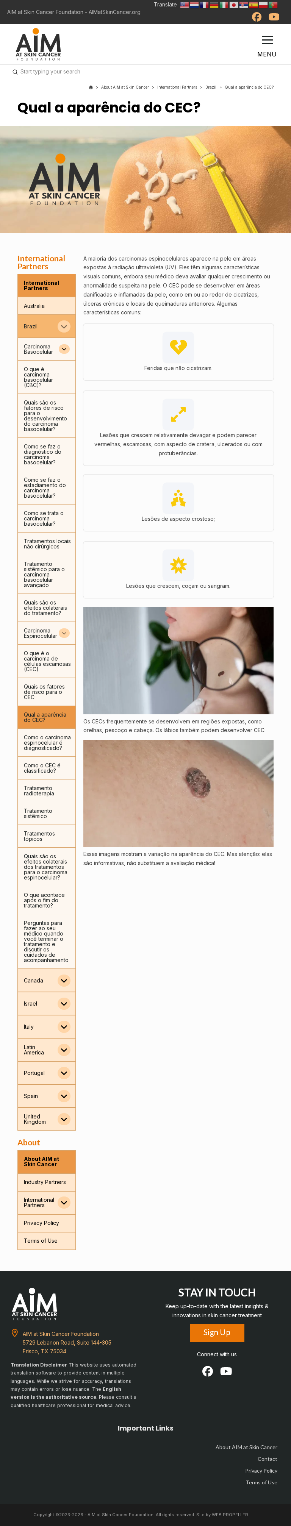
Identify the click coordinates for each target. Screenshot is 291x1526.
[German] (214, 4)
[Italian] (224, 4)
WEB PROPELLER (230, 1514)
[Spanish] (254, 4)
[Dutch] (195, 4)
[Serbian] (244, 4)
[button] (267, 40)
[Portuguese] (273, 4)
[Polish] (264, 4)
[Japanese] (234, 4)
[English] (185, 4)
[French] (205, 4)
